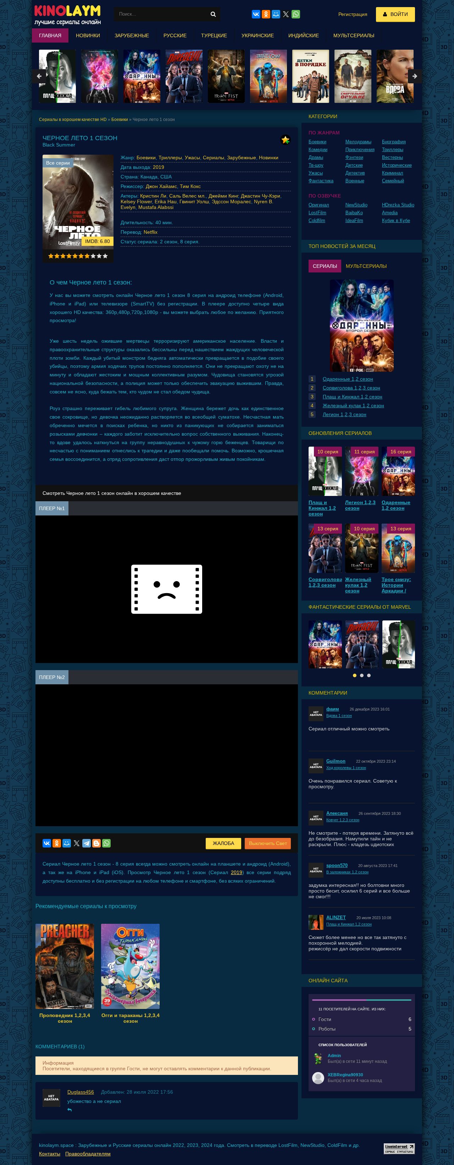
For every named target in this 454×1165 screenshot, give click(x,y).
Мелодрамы (358, 141)
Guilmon (335, 761)
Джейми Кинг (223, 196)
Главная (50, 35)
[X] (76, 843)
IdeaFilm (354, 220)
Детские (354, 165)
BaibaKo (354, 212)
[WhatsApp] (106, 843)
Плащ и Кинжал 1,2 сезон (349, 924)
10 (105, 256)
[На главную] (67, 14)
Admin (334, 1055)
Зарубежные (241, 157)
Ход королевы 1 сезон (346, 768)
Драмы (316, 157)
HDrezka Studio (398, 205)
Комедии (318, 149)
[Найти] (213, 14)
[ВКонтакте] (47, 843)
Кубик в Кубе (396, 220)
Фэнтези (354, 157)
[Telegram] (86, 843)
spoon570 (337, 865)
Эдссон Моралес (231, 201)
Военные (354, 180)
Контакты (49, 1153)
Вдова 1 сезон (339, 715)
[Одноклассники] (56, 843)
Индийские (303, 35)
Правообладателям (88, 1153)
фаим (332, 709)
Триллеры (170, 157)
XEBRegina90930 (345, 1074)
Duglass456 (80, 1092)
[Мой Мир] (66, 843)
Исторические (397, 165)
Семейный (393, 180)
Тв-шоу (316, 165)
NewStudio (356, 205)
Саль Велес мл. (187, 196)
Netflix (150, 232)
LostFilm (317, 212)
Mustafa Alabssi (155, 207)
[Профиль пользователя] (318, 1059)
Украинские (258, 35)
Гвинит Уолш (194, 201)
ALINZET (336, 917)
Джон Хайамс (161, 186)
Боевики (146, 157)
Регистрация (352, 14)
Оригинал (319, 205)
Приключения (360, 149)
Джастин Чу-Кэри (260, 196)
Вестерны (392, 157)
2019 (158, 167)
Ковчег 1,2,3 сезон (342, 820)
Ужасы (192, 157)
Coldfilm (317, 220)
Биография (394, 141)
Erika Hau (166, 201)
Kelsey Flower (136, 201)
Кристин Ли (153, 196)
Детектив (355, 173)
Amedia (390, 212)
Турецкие (214, 35)
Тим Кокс (190, 186)
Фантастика (321, 180)
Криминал (392, 173)
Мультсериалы (353, 35)
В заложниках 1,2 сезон (347, 872)
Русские (175, 35)
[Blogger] (96, 843)
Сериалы (213, 157)
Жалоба (223, 843)
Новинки (268, 157)
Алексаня (337, 813)
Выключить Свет (268, 843)
